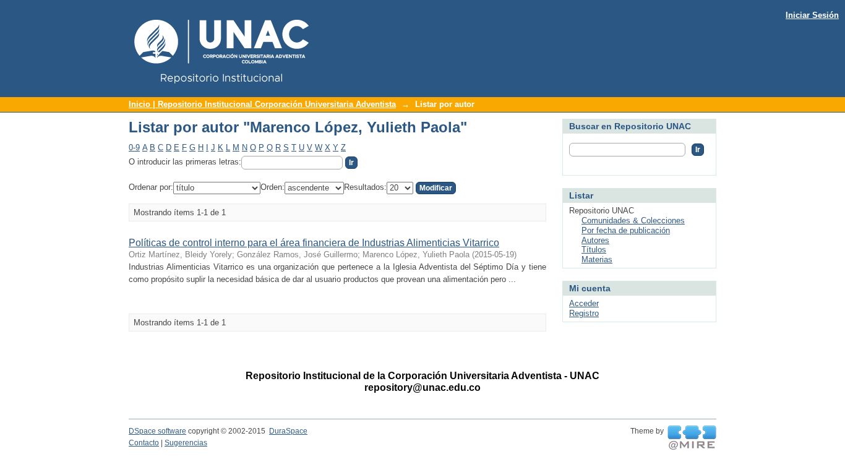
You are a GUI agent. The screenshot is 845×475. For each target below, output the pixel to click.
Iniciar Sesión (812, 15)
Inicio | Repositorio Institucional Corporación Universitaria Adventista (262, 104)
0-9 (134, 147)
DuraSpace (288, 431)
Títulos (593, 249)
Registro (584, 313)
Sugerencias (186, 443)
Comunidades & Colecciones (633, 220)
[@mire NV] (691, 438)
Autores (595, 240)
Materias (596, 259)
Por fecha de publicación (625, 230)
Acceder (584, 303)
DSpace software (157, 431)
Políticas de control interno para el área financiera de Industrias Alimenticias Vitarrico (314, 243)
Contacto (144, 443)
